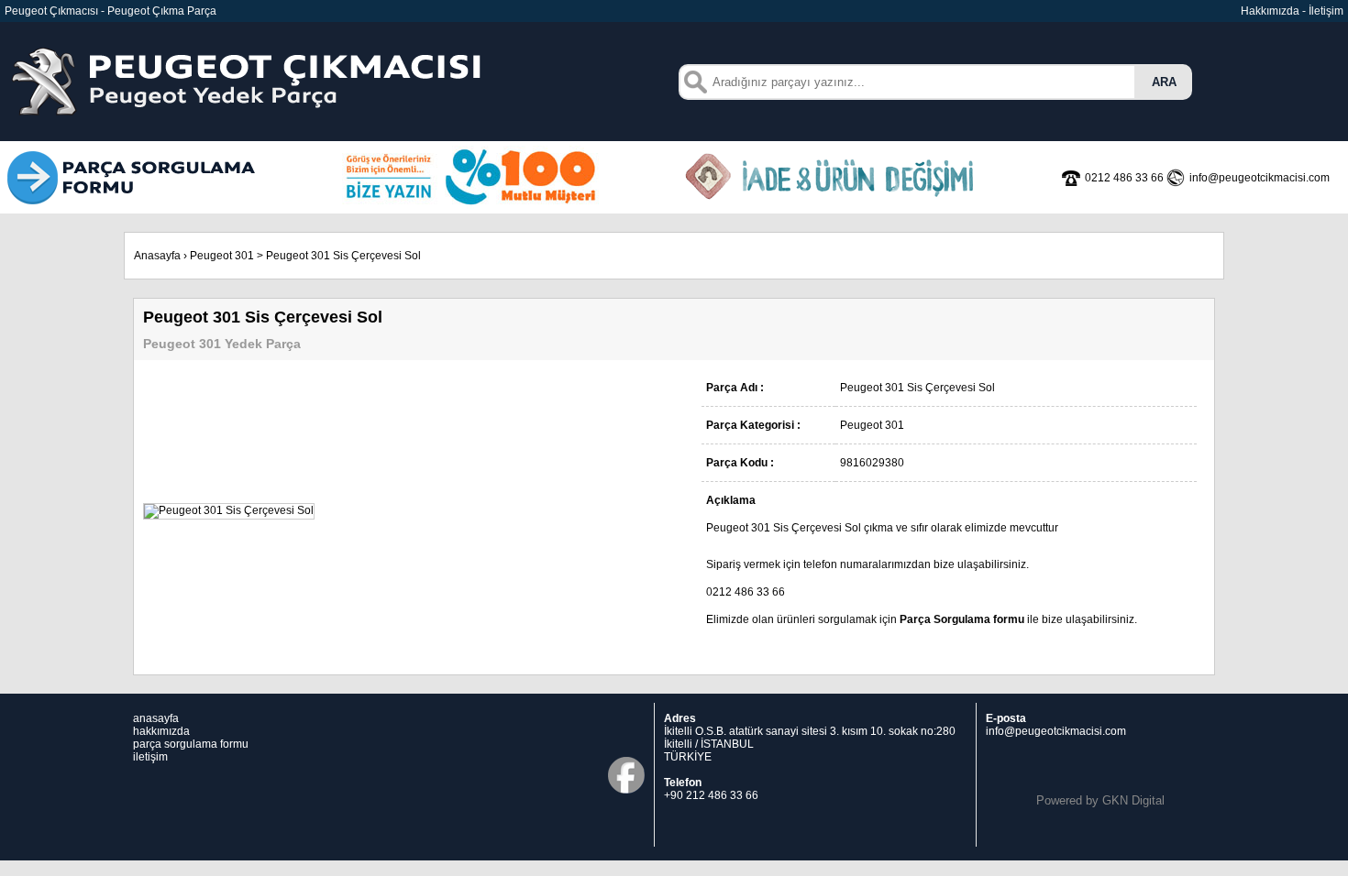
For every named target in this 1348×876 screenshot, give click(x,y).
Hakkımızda (1270, 11)
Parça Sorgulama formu (962, 619)
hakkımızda (161, 731)
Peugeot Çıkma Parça (161, 11)
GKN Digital (1133, 800)
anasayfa (156, 718)
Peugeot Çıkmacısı (51, 11)
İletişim (1326, 11)
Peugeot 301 (222, 255)
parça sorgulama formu (191, 744)
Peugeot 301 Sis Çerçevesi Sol (343, 255)
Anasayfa (157, 255)
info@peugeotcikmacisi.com (1056, 731)
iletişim (150, 756)
